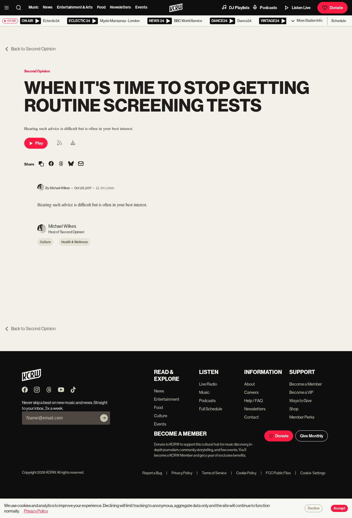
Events (141, 7)
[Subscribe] (104, 418)
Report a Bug (152, 473)
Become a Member (305, 384)
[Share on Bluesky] (71, 164)
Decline (314, 508)
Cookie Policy (243, 473)
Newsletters (120, 7)
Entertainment (166, 399)
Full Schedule (210, 408)
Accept (339, 508)
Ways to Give (300, 400)
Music (33, 7)
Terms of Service (212, 473)
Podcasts (268, 7)
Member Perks (301, 417)
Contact (251, 417)
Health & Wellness (74, 242)
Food (101, 7)
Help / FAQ (253, 400)
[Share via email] (81, 164)
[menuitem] (73, 143)
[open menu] (8, 8)
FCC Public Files (276, 473)
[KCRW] (31, 379)
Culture (45, 242)
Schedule (338, 21)
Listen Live (301, 7)
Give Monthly (311, 435)
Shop (293, 408)
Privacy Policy (179, 473)
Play (39, 143)
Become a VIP (301, 392)
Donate (336, 7)
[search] (20, 8)
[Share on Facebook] (51, 164)
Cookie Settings (313, 473)
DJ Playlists (239, 7)
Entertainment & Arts (75, 7)
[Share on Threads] (61, 164)
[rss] (59, 144)
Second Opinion (37, 71)
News (48, 7)
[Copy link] (41, 164)
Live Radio (208, 384)
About (249, 384)
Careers (251, 392)
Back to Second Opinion (33, 48)
